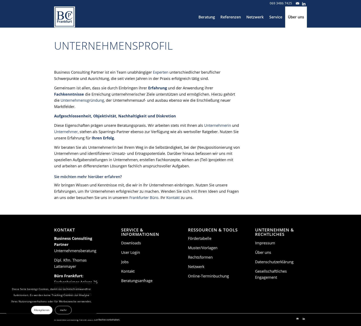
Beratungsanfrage (137, 280)
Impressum (265, 242)
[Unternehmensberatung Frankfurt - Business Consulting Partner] (64, 16)
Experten (160, 72)
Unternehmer (66, 131)
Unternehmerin (217, 125)
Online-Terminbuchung (208, 276)
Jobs (125, 261)
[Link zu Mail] (297, 3)
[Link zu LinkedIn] (304, 3)
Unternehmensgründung (82, 100)
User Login (130, 252)
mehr (63, 310)
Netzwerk (196, 266)
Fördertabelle (199, 238)
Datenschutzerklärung (274, 261)
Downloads (131, 242)
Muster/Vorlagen (202, 247)
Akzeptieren (42, 310)
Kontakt (173, 197)
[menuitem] (207, 16)
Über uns (263, 252)
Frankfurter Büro (143, 197)
